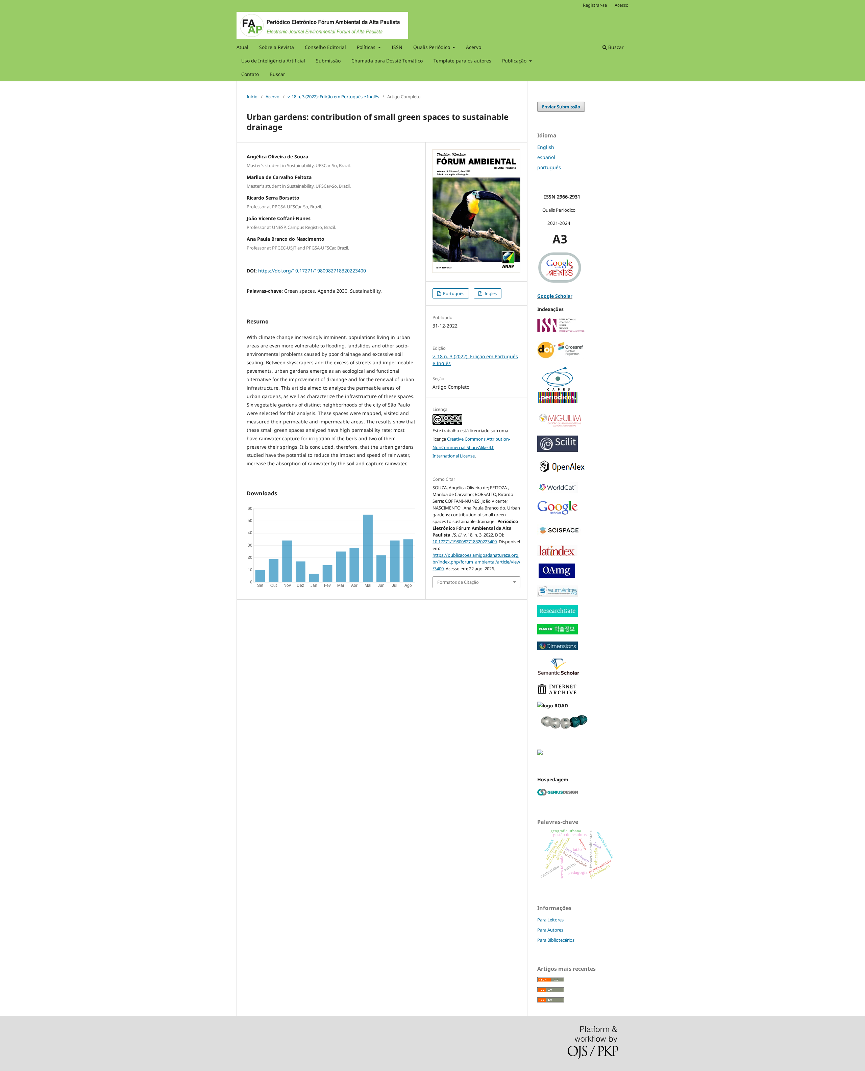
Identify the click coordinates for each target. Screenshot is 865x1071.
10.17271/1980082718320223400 (464, 542)
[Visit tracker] (540, 753)
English (545, 147)
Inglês (490, 293)
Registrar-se (595, 5)
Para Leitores (550, 920)
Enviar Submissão (561, 107)
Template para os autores (462, 60)
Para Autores (550, 930)
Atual (242, 47)
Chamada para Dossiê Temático (387, 60)
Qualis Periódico (432, 47)
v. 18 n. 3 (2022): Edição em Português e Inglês (333, 97)
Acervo (473, 47)
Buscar (277, 74)
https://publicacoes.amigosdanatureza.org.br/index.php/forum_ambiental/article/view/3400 (476, 562)
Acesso (621, 5)
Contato (250, 74)
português (549, 167)
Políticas (367, 47)
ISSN (397, 47)
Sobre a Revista (276, 47)
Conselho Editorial (325, 47)
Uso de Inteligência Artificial (273, 60)
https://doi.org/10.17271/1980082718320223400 (312, 270)
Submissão (328, 60)
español (546, 157)
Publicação (515, 60)
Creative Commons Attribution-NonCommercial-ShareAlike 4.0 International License (471, 447)
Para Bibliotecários (555, 940)
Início (252, 97)
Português (453, 293)
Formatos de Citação (458, 582)
